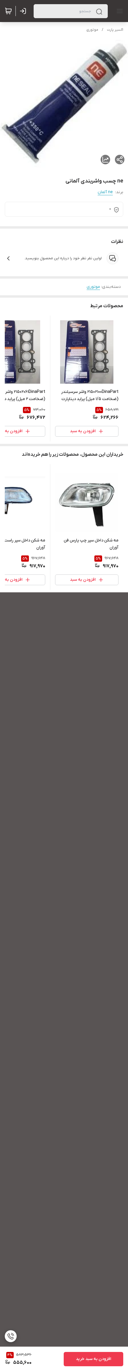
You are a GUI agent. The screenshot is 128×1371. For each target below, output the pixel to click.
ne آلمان (105, 192)
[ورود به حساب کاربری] (24, 11)
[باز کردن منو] (118, 11)
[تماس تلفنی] (11, 1336)
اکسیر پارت (115, 29)
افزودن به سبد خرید (93, 1359)
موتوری (92, 29)
